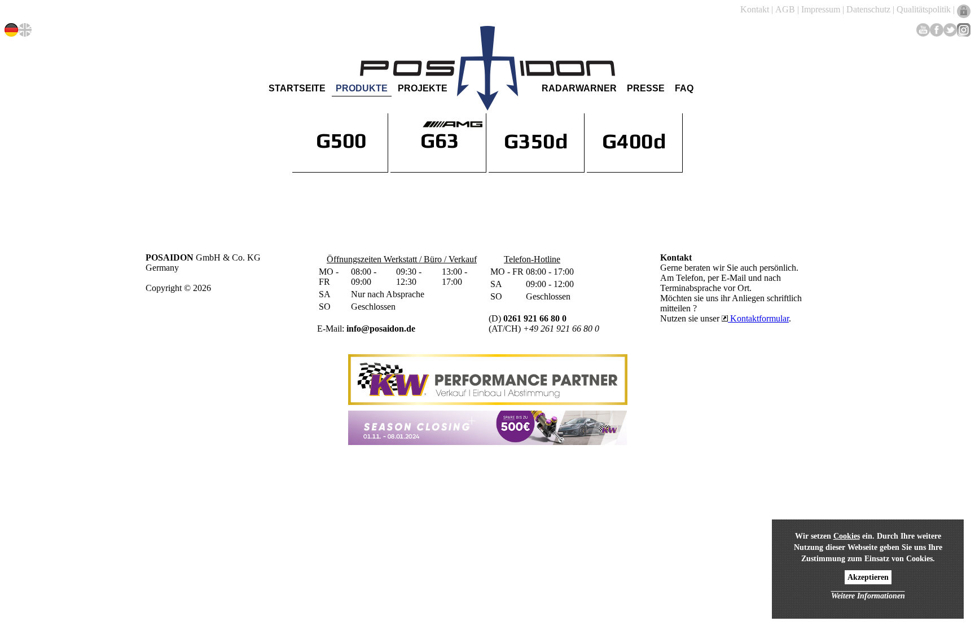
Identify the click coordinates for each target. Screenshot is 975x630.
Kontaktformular (758, 318)
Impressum (820, 9)
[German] (11, 30)
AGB (785, 9)
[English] (25, 30)
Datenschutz (868, 9)
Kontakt (754, 9)
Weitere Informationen (868, 596)
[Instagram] (963, 30)
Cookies (846, 536)
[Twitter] (950, 30)
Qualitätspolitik (924, 9)
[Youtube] (923, 30)
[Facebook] (936, 30)
